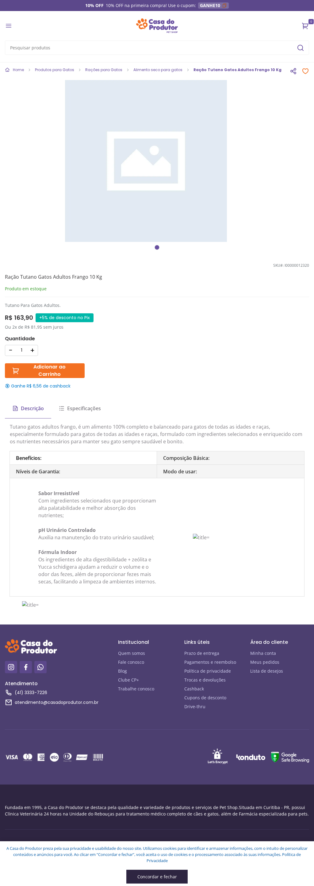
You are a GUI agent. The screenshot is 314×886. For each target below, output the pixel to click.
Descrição (32, 408)
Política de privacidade (207, 671)
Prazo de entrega (201, 653)
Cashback (194, 689)
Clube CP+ (128, 680)
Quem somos (131, 653)
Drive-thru (194, 706)
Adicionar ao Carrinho (49, 370)
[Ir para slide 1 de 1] (157, 247)
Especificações (84, 408)
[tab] (83, 458)
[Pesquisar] (300, 48)
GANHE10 (210, 5)
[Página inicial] (157, 25)
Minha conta (263, 653)
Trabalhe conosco (136, 689)
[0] (305, 26)
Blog (122, 671)
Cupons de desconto (205, 698)
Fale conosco (131, 662)
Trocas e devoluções (205, 680)
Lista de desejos (266, 671)
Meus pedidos (264, 662)
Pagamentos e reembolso (210, 662)
